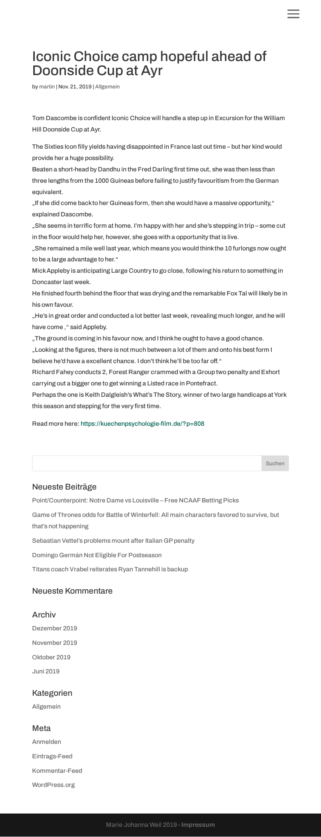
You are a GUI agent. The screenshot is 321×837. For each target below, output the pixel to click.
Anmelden (46, 741)
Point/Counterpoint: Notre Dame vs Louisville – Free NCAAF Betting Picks (135, 500)
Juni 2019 (46, 671)
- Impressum (196, 824)
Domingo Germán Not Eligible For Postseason (97, 555)
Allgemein (107, 87)
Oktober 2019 (51, 657)
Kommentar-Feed (57, 770)
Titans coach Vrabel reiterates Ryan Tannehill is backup (110, 569)
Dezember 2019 (54, 628)
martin (47, 87)
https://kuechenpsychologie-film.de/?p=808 (142, 423)
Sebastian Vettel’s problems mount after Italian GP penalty (113, 540)
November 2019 (54, 642)
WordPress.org (53, 784)
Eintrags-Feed (52, 756)
